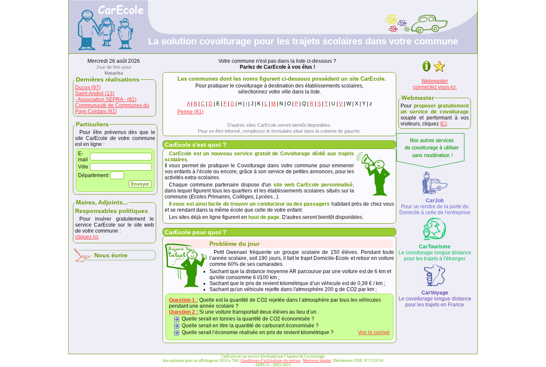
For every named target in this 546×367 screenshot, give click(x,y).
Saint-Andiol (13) (94, 93)
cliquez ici (86, 237)
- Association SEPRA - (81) (105, 99)
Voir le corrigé (374, 332)
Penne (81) (190, 112)
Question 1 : (183, 300)
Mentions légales (317, 360)
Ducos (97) (88, 87)
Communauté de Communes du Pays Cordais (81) (112, 108)
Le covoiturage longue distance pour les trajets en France (434, 299)
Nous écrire (111, 255)
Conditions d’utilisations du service (270, 360)
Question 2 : (183, 312)
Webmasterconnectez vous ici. (435, 84)
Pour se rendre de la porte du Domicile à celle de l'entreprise (434, 207)
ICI (443, 124)
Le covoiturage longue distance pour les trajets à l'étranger (434, 253)
